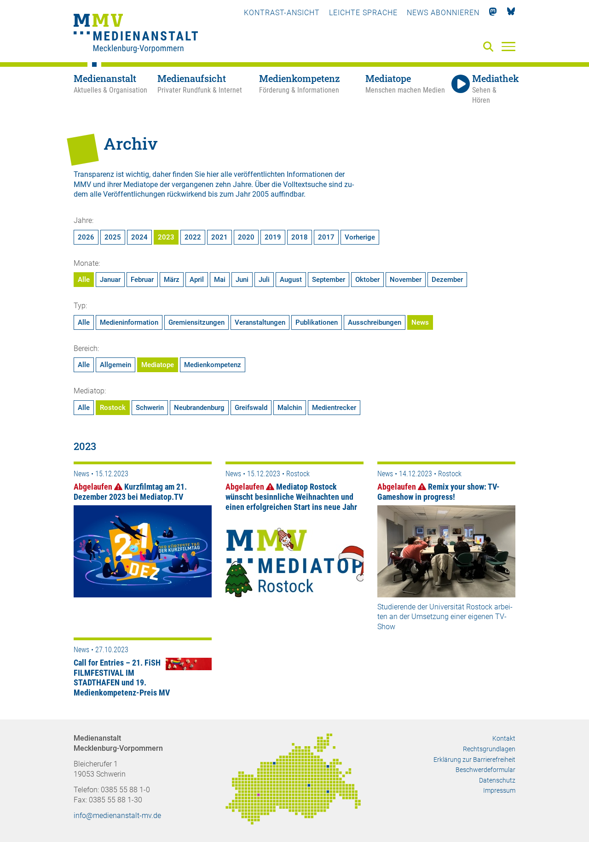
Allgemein (115, 365)
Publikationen (316, 322)
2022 (193, 237)
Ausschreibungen (374, 322)
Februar (142, 279)
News (420, 322)
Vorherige (360, 237)
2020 (246, 237)
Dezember (447, 279)
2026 (86, 237)
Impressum (499, 790)
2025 (112, 237)
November (406, 279)
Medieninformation (129, 322)
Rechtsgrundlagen (489, 749)
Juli (264, 279)
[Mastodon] (493, 12)
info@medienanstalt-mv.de (117, 815)
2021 (219, 237)
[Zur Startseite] (136, 34)
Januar (110, 279)
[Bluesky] (511, 12)
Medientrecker (334, 407)
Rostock (113, 407)
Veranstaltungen (260, 322)
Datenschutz (497, 780)
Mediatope (157, 365)
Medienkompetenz (212, 365)
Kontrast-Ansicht (282, 12)
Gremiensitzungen (196, 322)
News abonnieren (443, 12)
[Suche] (490, 47)
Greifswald (251, 407)
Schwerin (150, 407)
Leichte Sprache (363, 12)
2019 (273, 237)
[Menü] (508, 46)
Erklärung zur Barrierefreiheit (474, 759)
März (171, 279)
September (328, 279)
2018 (299, 237)
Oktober (367, 279)
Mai (219, 279)
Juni (242, 279)
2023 (166, 237)
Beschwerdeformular (485, 769)
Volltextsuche (305, 184)
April (197, 279)
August (291, 279)
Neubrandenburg (199, 407)
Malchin (289, 407)
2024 (139, 237)
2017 (326, 237)
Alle (84, 279)
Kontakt (503, 738)
